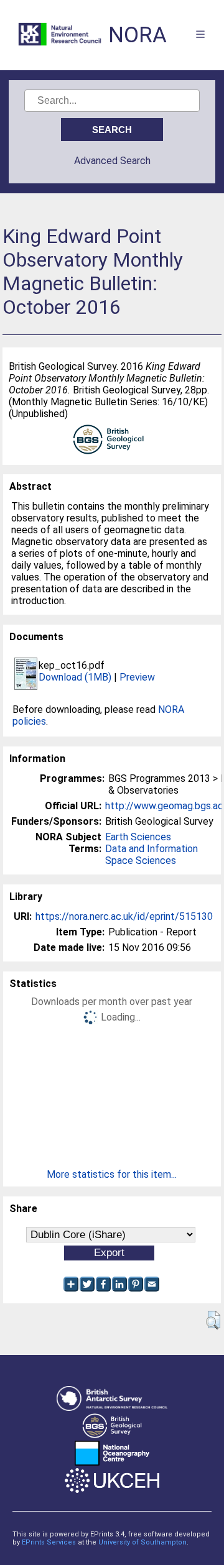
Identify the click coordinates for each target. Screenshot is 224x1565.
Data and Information (151, 849)
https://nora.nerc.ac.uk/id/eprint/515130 (124, 916)
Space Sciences (140, 860)
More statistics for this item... (112, 1174)
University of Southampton (142, 1542)
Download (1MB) (75, 677)
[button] (213, 1320)
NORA (137, 35)
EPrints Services (49, 1542)
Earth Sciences (138, 837)
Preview (137, 677)
